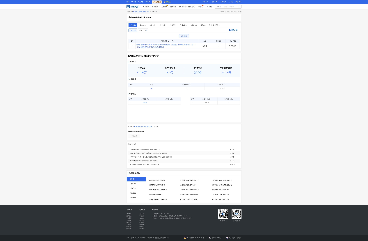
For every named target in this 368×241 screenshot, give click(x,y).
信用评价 (193, 25)
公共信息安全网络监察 (235, 238)
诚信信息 (143, 25)
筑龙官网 (141, 220)
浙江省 (145, 102)
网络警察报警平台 (216, 238)
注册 (237, 2)
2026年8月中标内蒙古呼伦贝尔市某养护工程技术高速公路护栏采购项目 (151, 157)
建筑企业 (129, 216)
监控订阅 (214, 2)
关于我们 (141, 214)
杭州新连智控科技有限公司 (141, 11)
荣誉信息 (153, 25)
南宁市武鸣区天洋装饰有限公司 (189, 194)
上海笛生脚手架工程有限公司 (220, 189)
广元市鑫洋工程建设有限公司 (220, 194)
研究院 (209, 7)
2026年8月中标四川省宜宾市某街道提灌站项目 (143, 161)
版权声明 (141, 228)
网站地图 (141, 224)
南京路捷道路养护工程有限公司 (158, 189)
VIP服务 (141, 216)
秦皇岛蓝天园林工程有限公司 (220, 199)
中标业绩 (154, 11)
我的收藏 (223, 2)
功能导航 (205, 2)
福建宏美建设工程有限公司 (157, 185)
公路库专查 (182, 7)
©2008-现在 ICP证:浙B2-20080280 (136, 238)
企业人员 (163, 25)
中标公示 (133, 30)
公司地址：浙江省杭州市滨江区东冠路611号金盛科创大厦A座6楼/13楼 (171, 218)
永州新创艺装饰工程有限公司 (189, 199)
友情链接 (141, 222)
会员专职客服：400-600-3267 (160, 214)
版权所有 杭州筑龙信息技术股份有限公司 (158, 238)
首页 (128, 2)
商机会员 (168, 2)
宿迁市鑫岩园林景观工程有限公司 (222, 185)
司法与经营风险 (214, 25)
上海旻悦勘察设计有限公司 (188, 185)
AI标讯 (200, 7)
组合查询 (146, 7)
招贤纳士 (141, 218)
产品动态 (140, 2)
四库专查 (173, 7)
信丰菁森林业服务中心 (155, 194)
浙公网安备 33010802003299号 (195, 238)
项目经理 (173, 25)
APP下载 (147, 2)
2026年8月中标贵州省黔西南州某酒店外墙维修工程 (145, 149)
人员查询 (129, 220)
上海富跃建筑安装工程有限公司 (189, 189)
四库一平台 (143, 30)
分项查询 (155, 7)
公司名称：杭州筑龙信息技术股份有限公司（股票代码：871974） (170, 216)
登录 (240, 2)
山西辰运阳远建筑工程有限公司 (189, 180)
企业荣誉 (129, 226)
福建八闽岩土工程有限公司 (157, 180)
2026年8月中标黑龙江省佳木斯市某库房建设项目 (144, 164)
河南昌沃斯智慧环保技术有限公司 (222, 180)
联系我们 (141, 226)
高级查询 (164, 7)
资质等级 (183, 25)
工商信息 (203, 25)
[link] (141, 11)
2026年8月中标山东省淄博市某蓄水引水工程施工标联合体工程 (148, 153)
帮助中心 (133, 2)
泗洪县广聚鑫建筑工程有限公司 (158, 199)
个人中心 (230, 2)
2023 (151, 88)
